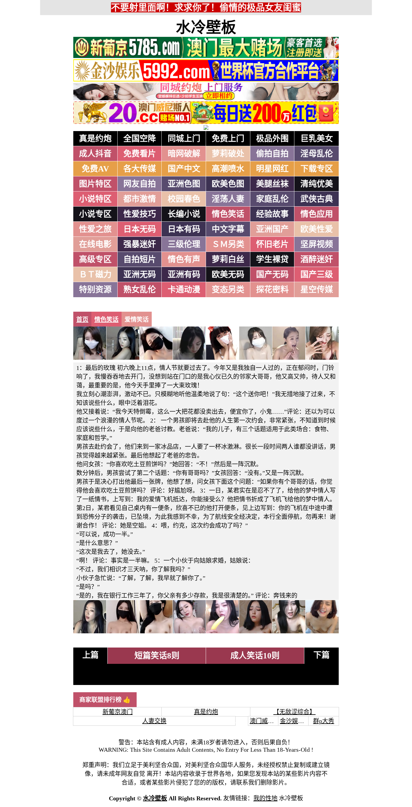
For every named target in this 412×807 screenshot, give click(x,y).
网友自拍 (139, 183)
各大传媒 (139, 168)
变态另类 (228, 289)
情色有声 (184, 259)
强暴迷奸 (139, 244)
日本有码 (184, 229)
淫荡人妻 (228, 199)
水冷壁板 (206, 27)
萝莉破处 (228, 153)
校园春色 (184, 199)
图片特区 (95, 183)
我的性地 (265, 798)
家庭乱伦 (272, 199)
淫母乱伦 (316, 153)
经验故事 (272, 214)
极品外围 (272, 138)
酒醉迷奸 (316, 259)
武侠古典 (316, 199)
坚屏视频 (316, 244)
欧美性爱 (316, 229)
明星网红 (272, 168)
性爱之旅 (95, 229)
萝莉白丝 (228, 259)
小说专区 (95, 214)
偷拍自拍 (272, 153)
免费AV (95, 168)
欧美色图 (228, 183)
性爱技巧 (139, 214)
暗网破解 (184, 153)
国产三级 (316, 274)
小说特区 (95, 199)
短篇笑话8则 (157, 655)
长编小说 (184, 214)
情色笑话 (228, 214)
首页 (82, 319)
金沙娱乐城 (295, 721)
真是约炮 (95, 138)
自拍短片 (139, 259)
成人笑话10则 (255, 655)
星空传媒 (316, 289)
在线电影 (95, 244)
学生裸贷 (272, 259)
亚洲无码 (139, 274)
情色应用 (316, 214)
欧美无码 (228, 274)
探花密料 (272, 289)
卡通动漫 (184, 289)
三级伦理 (184, 244)
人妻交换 (154, 721)
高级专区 (95, 259)
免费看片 (139, 153)
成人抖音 (95, 153)
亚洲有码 (184, 274)
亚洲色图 (184, 183)
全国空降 (139, 138)
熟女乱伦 (139, 289)
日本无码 (139, 229)
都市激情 (139, 199)
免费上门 (228, 138)
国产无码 (272, 274)
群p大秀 (323, 721)
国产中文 (184, 168)
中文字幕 (228, 229)
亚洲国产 (272, 229)
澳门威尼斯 (265, 721)
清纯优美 (316, 183)
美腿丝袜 (272, 183)
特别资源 (95, 289)
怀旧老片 (272, 244)
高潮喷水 (228, 168)
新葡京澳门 (118, 712)
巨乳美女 (316, 138)
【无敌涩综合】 (294, 712)
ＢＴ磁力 (95, 274)
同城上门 (184, 138)
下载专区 (316, 168)
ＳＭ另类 (228, 244)
